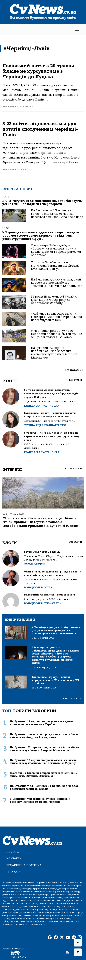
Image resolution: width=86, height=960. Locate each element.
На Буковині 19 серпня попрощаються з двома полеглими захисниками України (42, 723)
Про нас (12, 851)
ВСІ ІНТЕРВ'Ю (74, 468)
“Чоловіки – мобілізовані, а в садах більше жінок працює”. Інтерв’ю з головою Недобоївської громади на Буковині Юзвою (40, 522)
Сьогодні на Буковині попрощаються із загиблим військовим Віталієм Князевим (44, 774)
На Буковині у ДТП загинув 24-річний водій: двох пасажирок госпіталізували (44, 787)
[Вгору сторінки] (78, 942)
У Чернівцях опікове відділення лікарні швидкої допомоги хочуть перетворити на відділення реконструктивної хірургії (40, 236)
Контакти (14, 858)
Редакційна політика (23, 865)
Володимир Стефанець (42, 603)
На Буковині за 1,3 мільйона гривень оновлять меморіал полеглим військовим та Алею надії (57, 214)
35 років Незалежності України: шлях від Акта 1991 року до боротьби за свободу (54, 300)
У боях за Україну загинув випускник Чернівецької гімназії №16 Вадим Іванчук (55, 266)
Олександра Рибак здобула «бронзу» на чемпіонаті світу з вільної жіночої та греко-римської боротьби (56, 250)
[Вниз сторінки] (78, 952)
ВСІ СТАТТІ (76, 380)
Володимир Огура (38, 587)
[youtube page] (68, 938)
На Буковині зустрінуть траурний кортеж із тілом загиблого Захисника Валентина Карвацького (56, 283)
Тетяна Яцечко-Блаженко (45, 425)
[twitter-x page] (62, 938)
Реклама (13, 872)
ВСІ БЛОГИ (76, 542)
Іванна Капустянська (41, 405)
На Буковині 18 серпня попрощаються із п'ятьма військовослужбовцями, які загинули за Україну (43, 762)
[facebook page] (56, 938)
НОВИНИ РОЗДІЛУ (70, 698)
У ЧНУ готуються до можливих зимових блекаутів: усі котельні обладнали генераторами (42, 202)
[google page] (50, 938)
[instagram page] (80, 938)
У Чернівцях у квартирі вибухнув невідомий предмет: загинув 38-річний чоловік (40, 800)
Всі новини (74, 370)
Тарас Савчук (34, 564)
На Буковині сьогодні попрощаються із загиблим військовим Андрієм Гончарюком (44, 736)
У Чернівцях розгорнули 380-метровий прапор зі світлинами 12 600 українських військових (56, 334)
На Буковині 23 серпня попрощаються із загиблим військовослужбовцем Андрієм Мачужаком (54, 352)
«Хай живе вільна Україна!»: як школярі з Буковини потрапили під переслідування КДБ (56, 317)
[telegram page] (74, 938)
